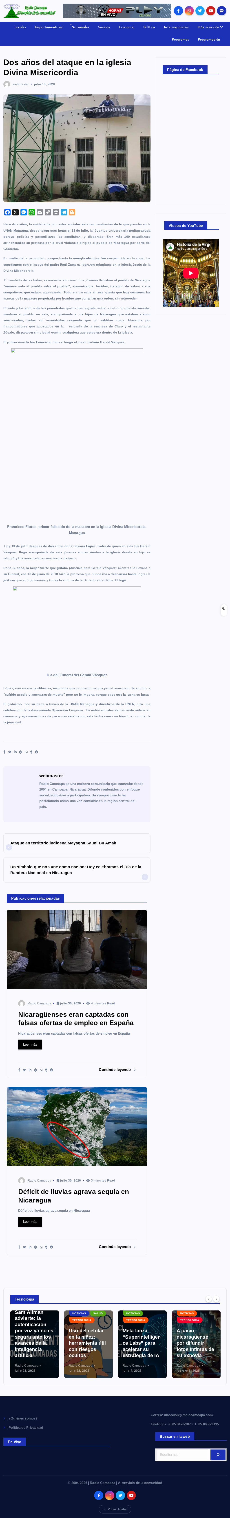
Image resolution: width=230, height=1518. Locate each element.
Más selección (208, 27)
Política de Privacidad (26, 1427)
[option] (34, 1344)
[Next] (216, 1298)
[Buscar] (218, 1454)
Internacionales (176, 27)
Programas (180, 39)
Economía (126, 27)
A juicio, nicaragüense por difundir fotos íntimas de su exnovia (195, 1343)
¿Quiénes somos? (23, 1418)
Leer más (30, 1044)
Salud (98, 1313)
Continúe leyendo (115, 1070)
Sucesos (104, 27)
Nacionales (80, 27)
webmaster (21, 84)
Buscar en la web (175, 1436)
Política (149, 27)
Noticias (79, 1313)
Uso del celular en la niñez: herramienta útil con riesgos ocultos (87, 1343)
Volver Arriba (117, 1509)
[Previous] (208, 1298)
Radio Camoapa (39, 1003)
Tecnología (81, 1320)
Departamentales (48, 27)
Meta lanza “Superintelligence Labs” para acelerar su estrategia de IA (142, 1343)
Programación (209, 39)
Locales (20, 27)
